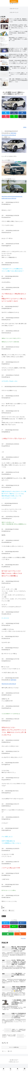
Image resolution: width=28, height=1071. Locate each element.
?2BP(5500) (13, 133)
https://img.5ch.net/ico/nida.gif (9, 135)
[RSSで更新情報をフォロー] (20, 933)
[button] (25, 491)
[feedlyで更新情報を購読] (8, 933)
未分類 (4, 916)
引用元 (24, 127)
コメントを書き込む (14, 1047)
